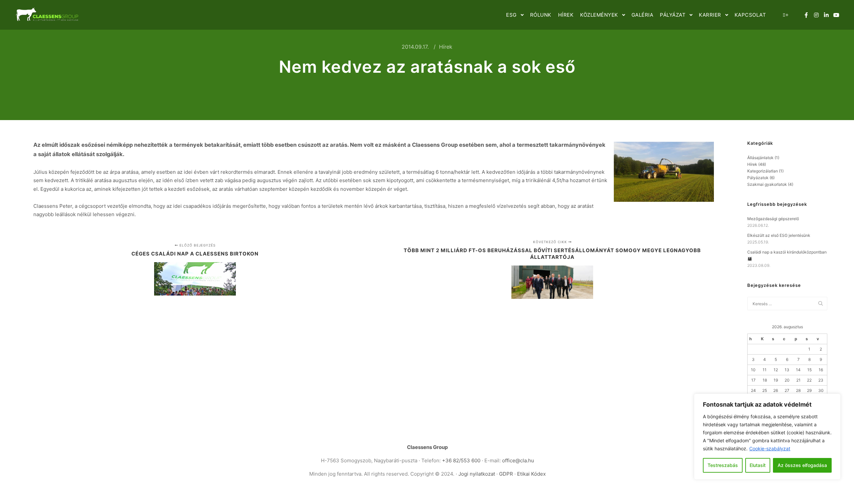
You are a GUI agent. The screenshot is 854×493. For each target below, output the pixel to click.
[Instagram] (816, 15)
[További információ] (786, 15)
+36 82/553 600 (461, 460)
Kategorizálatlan (762, 170)
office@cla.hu (518, 460)
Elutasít (758, 465)
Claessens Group (427, 447)
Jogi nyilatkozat (476, 474)
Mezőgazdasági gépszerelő (773, 218)
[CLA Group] (46, 15)
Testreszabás (723, 465)
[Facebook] (806, 15)
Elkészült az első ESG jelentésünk (778, 235)
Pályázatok (758, 177)
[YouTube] (836, 15)
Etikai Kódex (531, 474)
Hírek (445, 46)
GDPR (506, 474)
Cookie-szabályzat (769, 448)
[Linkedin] (826, 15)
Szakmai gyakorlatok (767, 184)
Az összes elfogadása (802, 465)
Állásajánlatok (760, 157)
